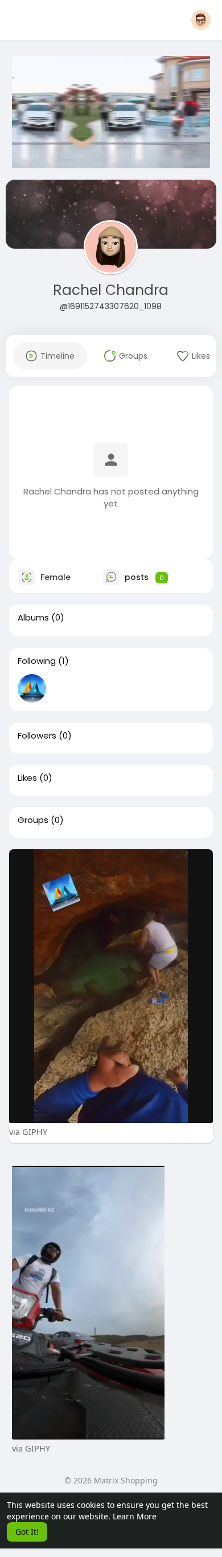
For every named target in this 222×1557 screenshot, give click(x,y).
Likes (27, 777)
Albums (33, 617)
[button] (200, 20)
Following (37, 661)
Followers (37, 735)
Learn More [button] (135, 1516)
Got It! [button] (27, 1531)
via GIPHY (28, 1131)
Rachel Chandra (110, 290)
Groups (33, 820)
